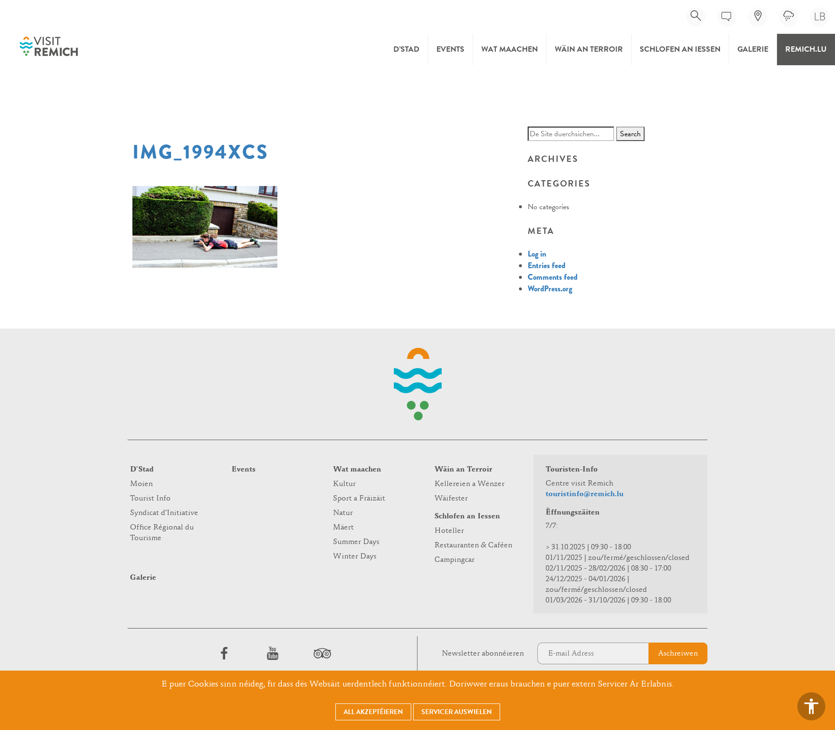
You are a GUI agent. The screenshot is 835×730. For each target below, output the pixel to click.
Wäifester (451, 498)
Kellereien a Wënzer (469, 484)
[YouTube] (272, 653)
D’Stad (406, 49)
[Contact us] (726, 17)
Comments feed (552, 277)
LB (820, 16)
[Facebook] (224, 653)
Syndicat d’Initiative (164, 513)
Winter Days (354, 556)
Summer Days (356, 542)
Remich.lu (806, 49)
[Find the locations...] (757, 17)
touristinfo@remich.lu (584, 494)
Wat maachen (509, 49)
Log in (537, 253)
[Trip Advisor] (321, 653)
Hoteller (449, 531)
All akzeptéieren (373, 712)
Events (450, 49)
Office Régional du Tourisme (162, 533)
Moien (141, 484)
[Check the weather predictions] (788, 17)
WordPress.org (550, 288)
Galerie (752, 49)
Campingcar (454, 560)
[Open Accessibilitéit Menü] (811, 706)
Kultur (344, 484)
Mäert (343, 527)
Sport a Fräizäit (359, 498)
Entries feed (546, 265)
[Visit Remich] (49, 46)
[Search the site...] (695, 17)
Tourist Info (150, 498)
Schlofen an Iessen (680, 49)
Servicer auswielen (456, 712)
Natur (343, 513)
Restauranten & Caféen (473, 545)
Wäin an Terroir (589, 49)
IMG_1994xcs (200, 152)
